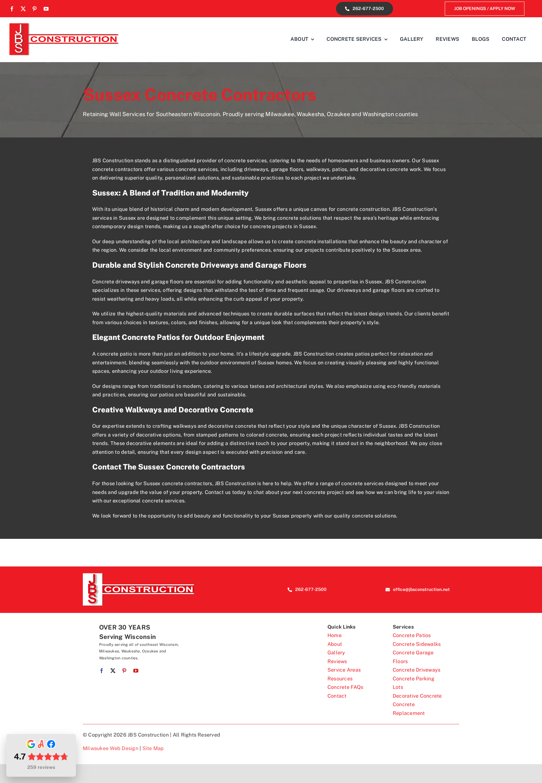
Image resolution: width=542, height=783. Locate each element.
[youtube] (46, 8)
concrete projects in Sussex (283, 226)
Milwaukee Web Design (110, 748)
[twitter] (23, 8)
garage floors (287, 169)
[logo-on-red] (139, 575)
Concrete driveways (116, 282)
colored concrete (266, 435)
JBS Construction (235, 483)
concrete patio (114, 354)
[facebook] (11, 8)
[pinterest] (34, 8)
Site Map (153, 748)
